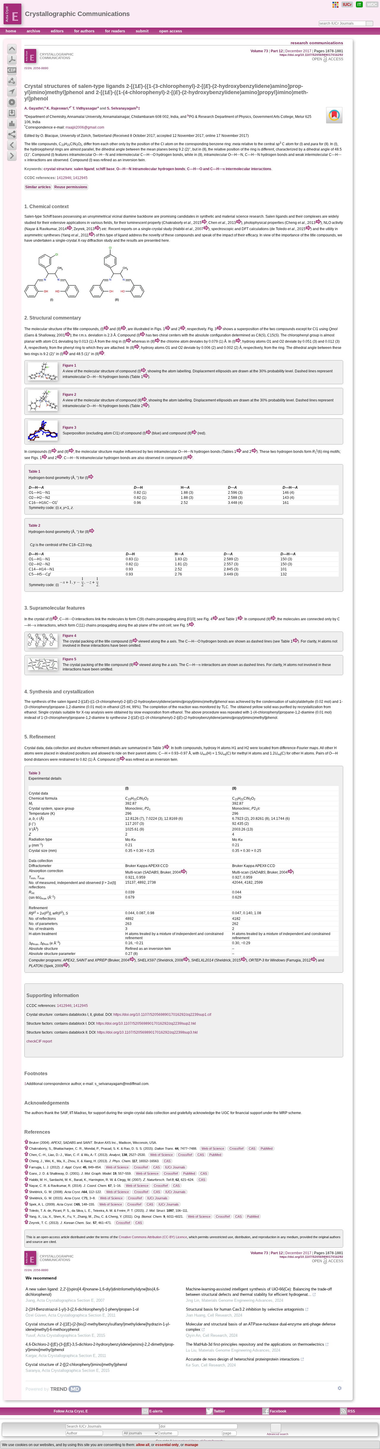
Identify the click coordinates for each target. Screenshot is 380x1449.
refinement (100, 748)
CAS (252, 1148)
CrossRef (236, 1148)
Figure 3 (69, 427)
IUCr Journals (175, 1167)
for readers (115, 31)
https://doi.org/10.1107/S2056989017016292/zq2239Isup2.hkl (146, 1023)
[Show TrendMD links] (339, 1388)
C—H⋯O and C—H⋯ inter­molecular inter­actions (229, 169)
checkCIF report (39, 1041)
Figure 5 (69, 659)
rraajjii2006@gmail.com (85, 127)
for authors (85, 31)
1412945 (80, 178)
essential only (167, 1445)
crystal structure (58, 169)
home (11, 31)
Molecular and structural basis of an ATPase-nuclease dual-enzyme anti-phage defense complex (260, 1327)
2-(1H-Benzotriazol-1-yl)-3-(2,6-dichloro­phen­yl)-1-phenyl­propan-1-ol (82, 1309)
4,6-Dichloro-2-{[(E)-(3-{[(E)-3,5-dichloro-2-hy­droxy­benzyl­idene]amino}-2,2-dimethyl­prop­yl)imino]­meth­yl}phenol (100, 1347)
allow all (142, 1445)
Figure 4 (69, 636)
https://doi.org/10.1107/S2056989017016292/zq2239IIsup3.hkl (147, 1032)
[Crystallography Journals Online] (335, 4)
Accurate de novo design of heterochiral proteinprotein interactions (243, 1359)
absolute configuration (213, 335)
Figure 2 (69, 395)
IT (359, 4)
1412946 (64, 178)
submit (143, 31)
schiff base (105, 169)
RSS (351, 1411)
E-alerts (156, 1411)
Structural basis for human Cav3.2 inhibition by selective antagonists (245, 1309)
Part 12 (277, 51)
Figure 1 (69, 365)
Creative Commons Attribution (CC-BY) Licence (153, 1237)
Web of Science (213, 1148)
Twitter (219, 1411)
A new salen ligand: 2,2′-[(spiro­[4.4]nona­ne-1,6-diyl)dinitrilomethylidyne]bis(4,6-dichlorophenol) (93, 1292)
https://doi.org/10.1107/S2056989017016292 (311, 54)
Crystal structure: (39, 1015)
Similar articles (38, 187)
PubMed (267, 1148)
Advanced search (277, 1434)
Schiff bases (52, 216)
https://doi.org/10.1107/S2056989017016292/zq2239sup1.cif (162, 1015)
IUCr (347, 4)
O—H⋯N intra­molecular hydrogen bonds (150, 169)
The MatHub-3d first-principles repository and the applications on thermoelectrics (255, 1344)
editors (58, 31)
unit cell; (165, 625)
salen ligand (84, 169)
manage (191, 1445)
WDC (372, 4)
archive (34, 31)
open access (170, 31)
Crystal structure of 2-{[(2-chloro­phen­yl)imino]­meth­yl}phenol (76, 1364)
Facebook (278, 1411)
